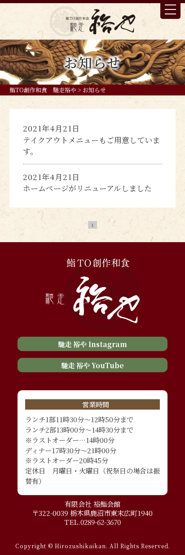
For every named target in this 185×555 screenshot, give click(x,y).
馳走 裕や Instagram (92, 344)
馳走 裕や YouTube (92, 365)
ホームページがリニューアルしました (87, 188)
